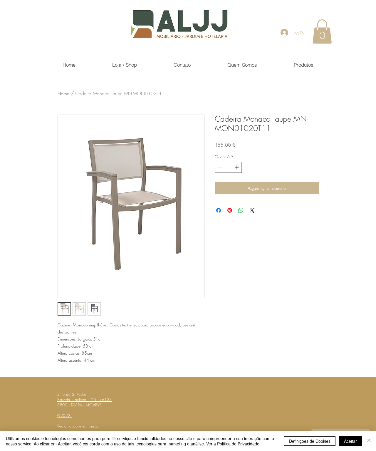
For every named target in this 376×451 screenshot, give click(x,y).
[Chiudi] (368, 441)
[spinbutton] (228, 167)
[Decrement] (219, 167)
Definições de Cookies (309, 441)
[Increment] (237, 167)
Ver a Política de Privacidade (232, 444)
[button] (322, 31)
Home (63, 93)
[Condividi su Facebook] (218, 210)
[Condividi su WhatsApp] (240, 210)
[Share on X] (252, 210)
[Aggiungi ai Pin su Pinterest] (229, 210)
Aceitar (350, 441)
